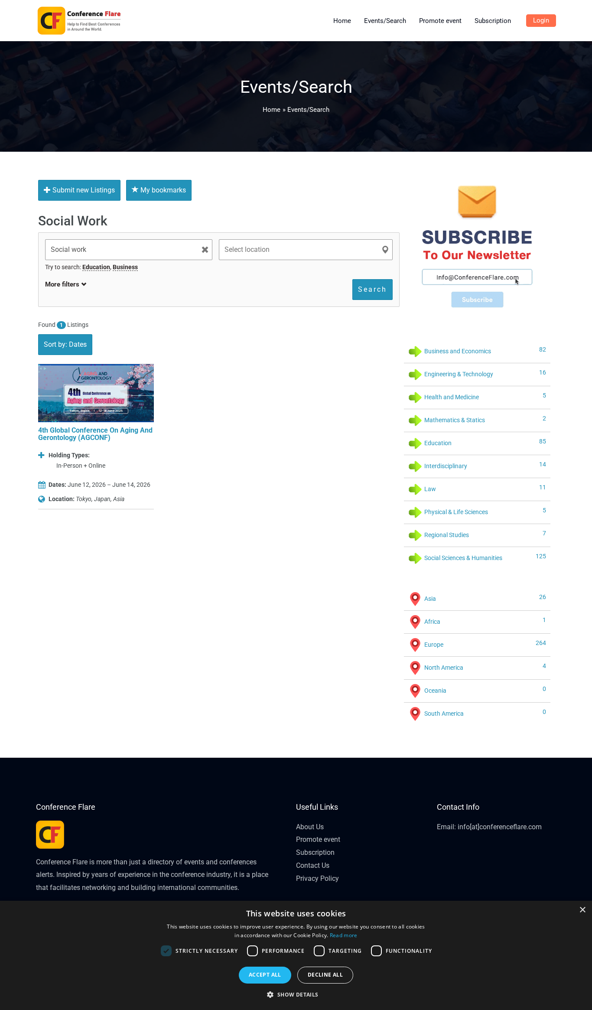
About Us (310, 827)
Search (372, 289)
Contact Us (312, 865)
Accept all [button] (265, 974)
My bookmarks (162, 190)
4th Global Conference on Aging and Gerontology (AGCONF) (95, 434)
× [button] (582, 910)
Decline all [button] (325, 974)
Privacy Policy (317, 878)
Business (125, 267)
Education (96, 267)
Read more (344, 935)
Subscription (315, 852)
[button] (295, 995)
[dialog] (296, 955)
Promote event (318, 839)
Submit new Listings (83, 190)
